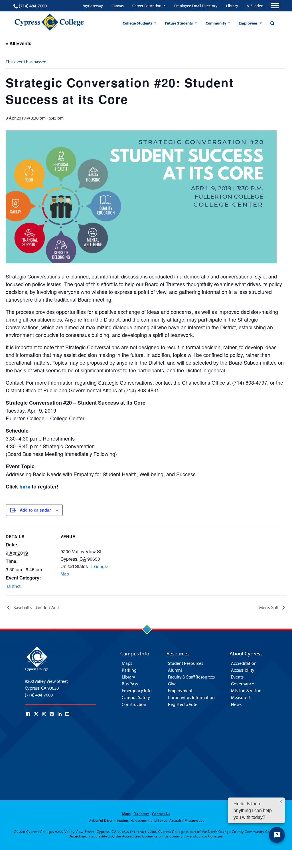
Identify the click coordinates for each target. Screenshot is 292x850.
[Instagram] (44, 714)
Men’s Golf (269, 607)
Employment (180, 690)
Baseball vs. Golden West (36, 607)
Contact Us (161, 813)
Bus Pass (130, 684)
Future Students (179, 23)
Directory (141, 813)
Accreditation (244, 663)
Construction (134, 704)
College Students (138, 23)
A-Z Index (255, 5)
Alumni (175, 670)
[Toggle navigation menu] (275, 5)
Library (232, 5)
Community (216, 23)
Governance (242, 684)
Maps (127, 663)
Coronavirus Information (191, 697)
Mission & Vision (246, 690)
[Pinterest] (52, 714)
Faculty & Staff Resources (191, 677)
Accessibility (242, 670)
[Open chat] (277, 835)
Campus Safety (136, 697)
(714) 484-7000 (33, 6)
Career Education (147, 5)
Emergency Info (137, 690)
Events (237, 677)
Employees (248, 23)
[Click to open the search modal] (272, 23)
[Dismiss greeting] (281, 801)
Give (172, 684)
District (14, 586)
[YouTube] (67, 714)
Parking (129, 670)
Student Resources (185, 663)
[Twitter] (36, 714)
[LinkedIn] (60, 714)
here (24, 486)
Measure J (240, 697)
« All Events (18, 43)
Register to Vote (182, 704)
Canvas (117, 5)
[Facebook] (28, 714)
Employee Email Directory (196, 5)
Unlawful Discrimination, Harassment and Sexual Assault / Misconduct (146, 820)
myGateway (93, 5)
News (236, 704)
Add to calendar (35, 510)
